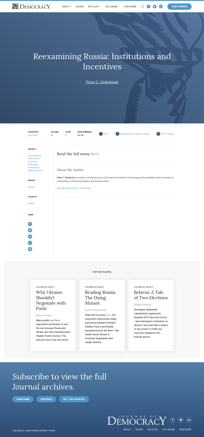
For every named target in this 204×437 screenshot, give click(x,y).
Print (105, 133)
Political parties (35, 170)
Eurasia (31, 187)
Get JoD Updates (74, 399)
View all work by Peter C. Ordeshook (74, 188)
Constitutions (34, 155)
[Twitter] (155, 6)
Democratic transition (33, 160)
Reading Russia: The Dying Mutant (100, 298)
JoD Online (111, 6)
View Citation (167, 133)
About (66, 6)
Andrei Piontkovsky (96, 309)
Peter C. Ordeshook (102, 82)
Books (80, 6)
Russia (31, 203)
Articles (93, 6)
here (95, 154)
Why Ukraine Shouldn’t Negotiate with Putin (51, 300)
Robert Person (44, 315)
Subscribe (130, 6)
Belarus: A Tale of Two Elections (151, 295)
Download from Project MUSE (134, 133)
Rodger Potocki (142, 304)
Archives (46, 399)
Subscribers (179, 6)
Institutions (33, 167)
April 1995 (32, 135)
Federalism (33, 164)
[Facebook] (148, 6)
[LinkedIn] (161, 6)
